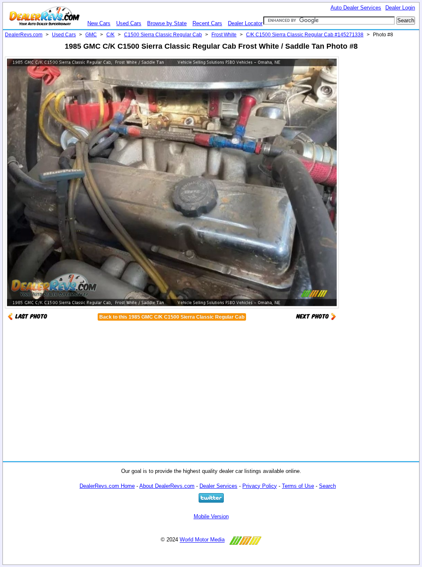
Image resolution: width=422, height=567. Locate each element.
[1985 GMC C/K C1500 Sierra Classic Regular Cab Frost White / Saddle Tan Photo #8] (316, 316)
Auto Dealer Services (356, 8)
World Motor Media (202, 540)
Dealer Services (218, 486)
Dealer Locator (245, 23)
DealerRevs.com (23, 35)
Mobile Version (211, 516)
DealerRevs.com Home (107, 486)
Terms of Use (298, 486)
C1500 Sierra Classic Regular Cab (163, 35)
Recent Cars (207, 23)
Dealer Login (400, 8)
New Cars (98, 23)
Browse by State (167, 23)
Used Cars (128, 23)
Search (327, 486)
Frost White (224, 35)
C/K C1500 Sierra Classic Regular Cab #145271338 (304, 35)
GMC (91, 35)
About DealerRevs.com (167, 486)
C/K (110, 35)
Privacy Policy (259, 486)
